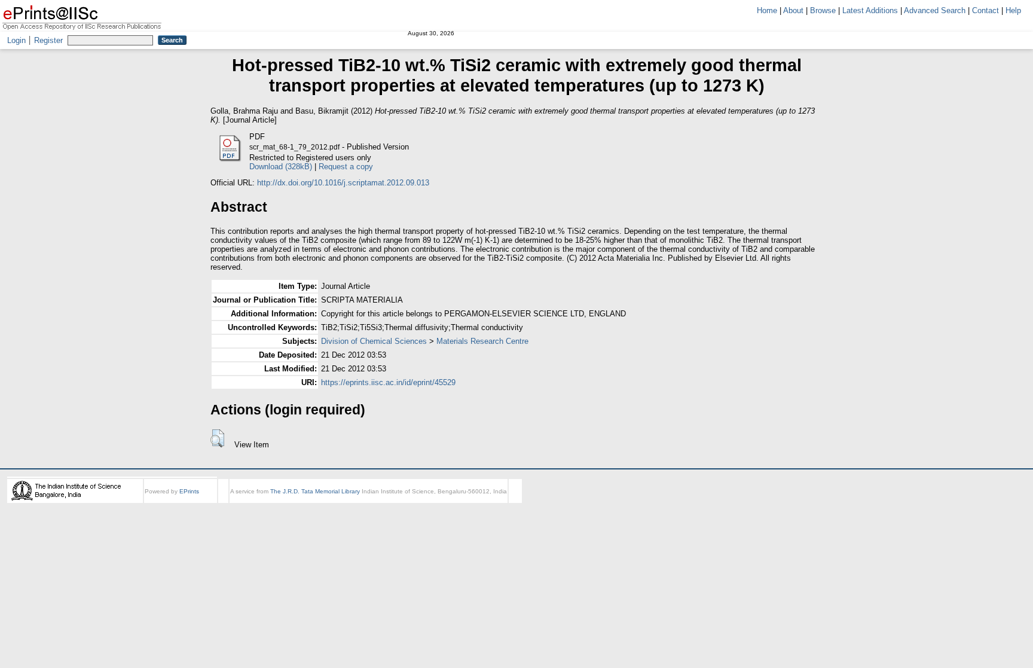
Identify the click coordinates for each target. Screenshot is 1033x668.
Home (767, 10)
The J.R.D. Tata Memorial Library (315, 491)
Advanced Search (934, 10)
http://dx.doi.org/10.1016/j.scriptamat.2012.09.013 (343, 182)
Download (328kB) (280, 166)
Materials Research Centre (482, 341)
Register (48, 40)
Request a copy (346, 166)
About (793, 10)
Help (1013, 10)
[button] (217, 438)
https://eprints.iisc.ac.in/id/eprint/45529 (388, 382)
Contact (985, 10)
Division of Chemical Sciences (374, 341)
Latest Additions (870, 10)
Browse (823, 10)
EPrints (189, 491)
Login (16, 40)
